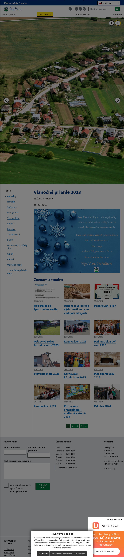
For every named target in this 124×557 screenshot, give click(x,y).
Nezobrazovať (113, 519)
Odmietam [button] (80, 554)
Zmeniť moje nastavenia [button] (62, 554)
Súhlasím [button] (43, 554)
